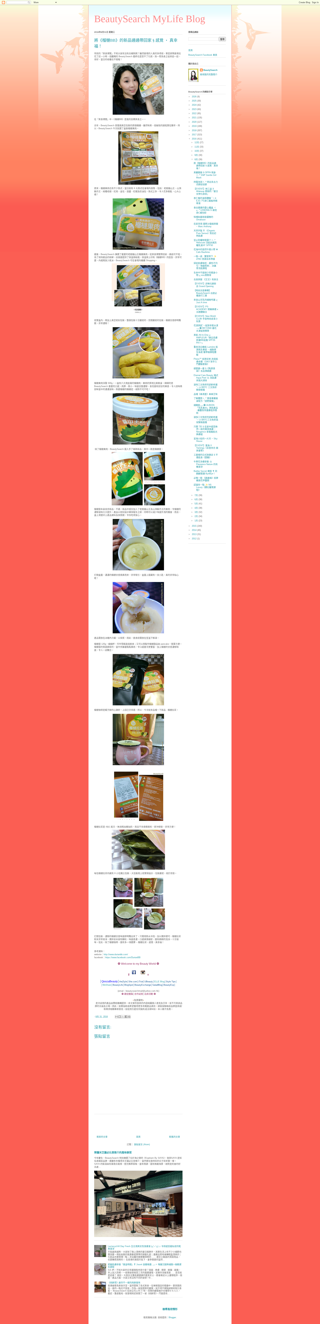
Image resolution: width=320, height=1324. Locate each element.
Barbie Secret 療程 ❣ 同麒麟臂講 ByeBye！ (205, 472)
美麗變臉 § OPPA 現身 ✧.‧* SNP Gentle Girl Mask (205, 175)
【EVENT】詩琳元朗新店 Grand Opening (205, 285)
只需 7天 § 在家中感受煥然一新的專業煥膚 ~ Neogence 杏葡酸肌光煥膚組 (206, 430)
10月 (197, 151)
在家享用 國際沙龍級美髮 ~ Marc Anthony (206, 225)
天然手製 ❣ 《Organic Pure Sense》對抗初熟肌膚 (205, 233)
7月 (196, 495)
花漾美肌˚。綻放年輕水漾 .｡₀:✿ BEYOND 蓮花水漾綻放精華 (206, 328)
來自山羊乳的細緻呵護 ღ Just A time (206, 301)
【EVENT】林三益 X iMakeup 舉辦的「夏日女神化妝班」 (206, 191)
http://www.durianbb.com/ (116, 954)
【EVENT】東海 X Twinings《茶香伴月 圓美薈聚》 (206, 448)
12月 (197, 142)
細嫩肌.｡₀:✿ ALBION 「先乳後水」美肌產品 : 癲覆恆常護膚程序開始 (206, 409)
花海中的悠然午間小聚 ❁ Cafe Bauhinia (206, 250)
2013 (194, 534)
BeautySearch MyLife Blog (149, 18)
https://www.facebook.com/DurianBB (122, 957)
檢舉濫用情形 (170, 1309)
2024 (194, 105)
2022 (194, 113)
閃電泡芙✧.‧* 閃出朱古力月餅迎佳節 (206, 183)
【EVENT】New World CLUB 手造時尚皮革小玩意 (206, 318)
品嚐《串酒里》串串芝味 (206, 394)
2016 (194, 139)
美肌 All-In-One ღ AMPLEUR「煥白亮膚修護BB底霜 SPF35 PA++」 (206, 339)
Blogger (172, 1317)
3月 (196, 512)
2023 (194, 109)
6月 (196, 499)
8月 (196, 159)
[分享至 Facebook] (126, 1016)
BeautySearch (210, 70)
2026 (194, 96)
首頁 (138, 1137)
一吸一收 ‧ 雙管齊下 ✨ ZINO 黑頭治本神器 (205, 257)
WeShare (106, 985)
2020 (194, 122)
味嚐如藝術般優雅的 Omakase (203, 218)
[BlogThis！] (119, 1016)
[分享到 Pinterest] (129, 1016)
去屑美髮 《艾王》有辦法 (206, 279)
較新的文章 (102, 1137)
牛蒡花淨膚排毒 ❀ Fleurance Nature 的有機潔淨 (206, 464)
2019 (194, 126)
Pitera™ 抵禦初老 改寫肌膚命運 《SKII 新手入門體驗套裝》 (206, 361)
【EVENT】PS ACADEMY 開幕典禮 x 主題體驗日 (206, 309)
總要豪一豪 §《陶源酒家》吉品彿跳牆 (204, 369)
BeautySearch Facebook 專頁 (202, 55)
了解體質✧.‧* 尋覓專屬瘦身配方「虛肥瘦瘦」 (206, 399)
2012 (194, 538)
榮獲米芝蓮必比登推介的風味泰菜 (113, 1152)
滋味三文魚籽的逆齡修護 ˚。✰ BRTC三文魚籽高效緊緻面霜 (206, 420)
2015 (194, 526)
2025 (194, 101)
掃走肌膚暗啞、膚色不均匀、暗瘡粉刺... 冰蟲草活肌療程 (206, 266)
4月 (196, 508)
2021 (194, 117)
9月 (196, 155)
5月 (196, 503)
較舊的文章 (174, 1137)
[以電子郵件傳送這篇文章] (116, 1016)
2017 (194, 134)
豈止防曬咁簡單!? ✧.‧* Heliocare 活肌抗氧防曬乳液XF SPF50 (205, 242)
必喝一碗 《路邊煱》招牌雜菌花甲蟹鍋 (206, 479)
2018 (194, 130)
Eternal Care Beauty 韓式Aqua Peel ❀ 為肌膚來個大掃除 (206, 378)
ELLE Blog (159, 981)
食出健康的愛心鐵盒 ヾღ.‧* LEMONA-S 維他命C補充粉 (205, 210)
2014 (194, 530)
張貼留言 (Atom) (142, 1144)
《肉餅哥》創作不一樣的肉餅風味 (124, 1282)
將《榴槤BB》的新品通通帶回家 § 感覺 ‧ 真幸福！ (206, 166)
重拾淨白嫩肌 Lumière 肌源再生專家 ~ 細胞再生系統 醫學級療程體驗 (206, 351)
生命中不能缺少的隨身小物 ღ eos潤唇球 (206, 273)
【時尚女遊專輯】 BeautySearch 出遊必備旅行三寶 (205, 293)
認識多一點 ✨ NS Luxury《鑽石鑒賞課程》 (205, 487)
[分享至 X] (122, 1016)
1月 (196, 520)
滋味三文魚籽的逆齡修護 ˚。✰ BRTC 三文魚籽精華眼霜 (206, 387)
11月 (197, 147)
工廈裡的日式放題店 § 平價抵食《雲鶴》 (206, 456)
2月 (196, 516)
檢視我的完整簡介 (208, 74)
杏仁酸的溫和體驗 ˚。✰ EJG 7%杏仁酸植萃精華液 (205, 200)
